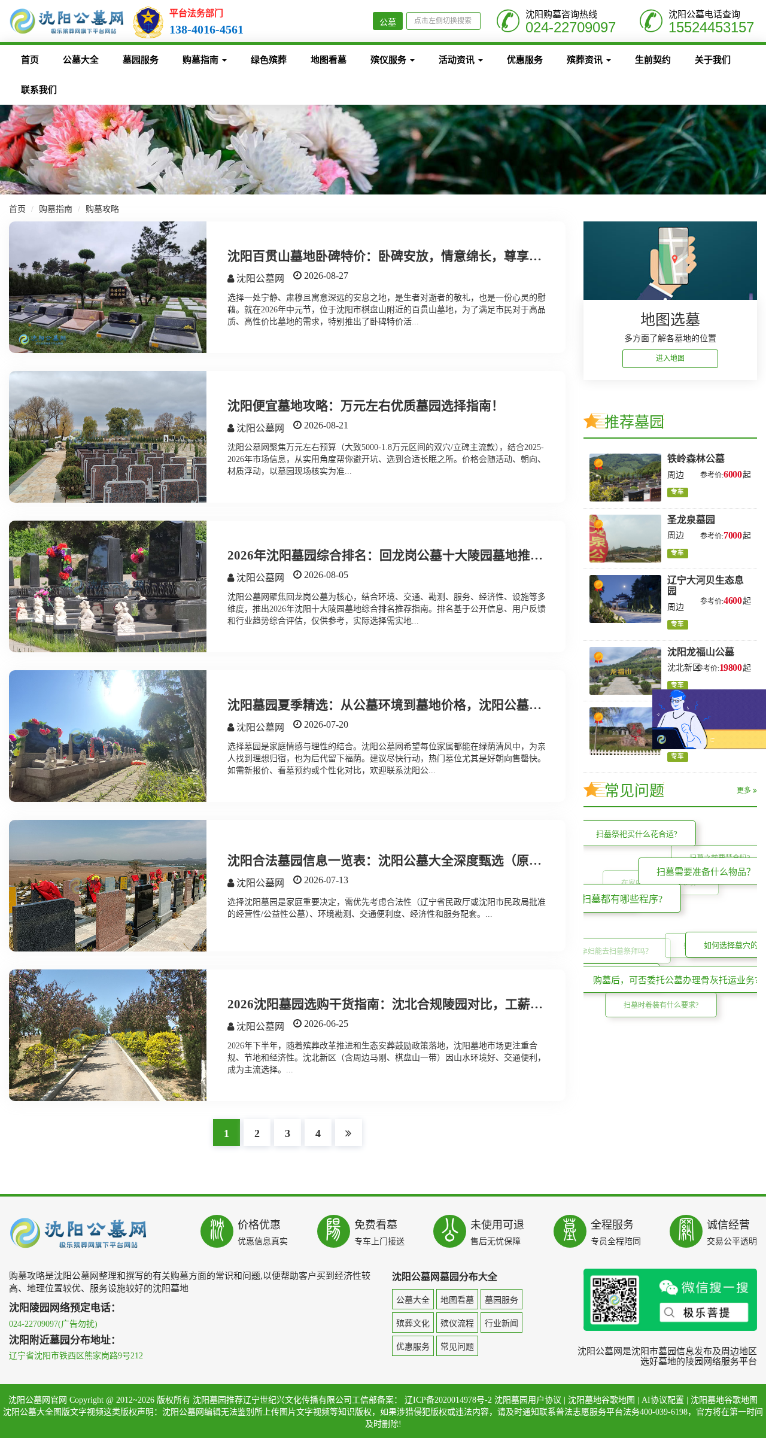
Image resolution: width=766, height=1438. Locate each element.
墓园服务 (141, 60)
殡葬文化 (413, 1323)
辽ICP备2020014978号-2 (448, 1400)
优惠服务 (525, 60)
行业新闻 (501, 1323)
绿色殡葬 (269, 60)
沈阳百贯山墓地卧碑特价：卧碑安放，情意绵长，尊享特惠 (390, 256)
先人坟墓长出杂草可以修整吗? (583, 905)
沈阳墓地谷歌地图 (601, 1400)
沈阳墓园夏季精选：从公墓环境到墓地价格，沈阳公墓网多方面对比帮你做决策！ (453, 705)
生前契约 (653, 60)
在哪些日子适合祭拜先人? (611, 991)
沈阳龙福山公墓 (700, 652)
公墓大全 (81, 60)
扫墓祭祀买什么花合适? (656, 850)
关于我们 (713, 60)
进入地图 (670, 358)
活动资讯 (458, 60)
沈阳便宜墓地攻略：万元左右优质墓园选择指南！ (365, 406)
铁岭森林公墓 (696, 459)
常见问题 (457, 1346)
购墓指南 (202, 60)
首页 (30, 60)
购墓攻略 (102, 209)
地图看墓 (328, 60)
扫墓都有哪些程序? (672, 945)
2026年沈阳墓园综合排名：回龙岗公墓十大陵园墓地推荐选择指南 (410, 555)
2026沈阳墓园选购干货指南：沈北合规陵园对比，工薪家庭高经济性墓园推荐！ (447, 1004)
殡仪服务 (389, 60)
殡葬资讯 (586, 60)
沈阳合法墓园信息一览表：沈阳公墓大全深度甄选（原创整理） (403, 860)
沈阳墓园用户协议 (527, 1400)
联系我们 (39, 90)
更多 (745, 790)
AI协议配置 (663, 1400)
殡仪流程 (457, 1323)
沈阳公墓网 (259, 278)
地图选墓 (670, 320)
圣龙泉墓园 (691, 520)
